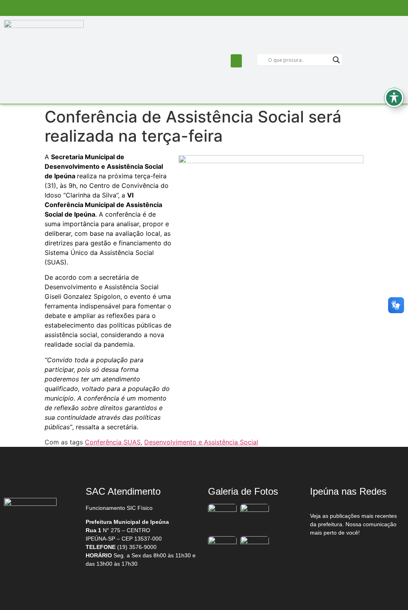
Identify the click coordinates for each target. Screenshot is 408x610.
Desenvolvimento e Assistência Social (201, 442)
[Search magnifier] (336, 59)
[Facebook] (326, 553)
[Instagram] (360, 553)
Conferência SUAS (113, 442)
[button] (236, 60)
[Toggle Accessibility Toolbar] (394, 97)
